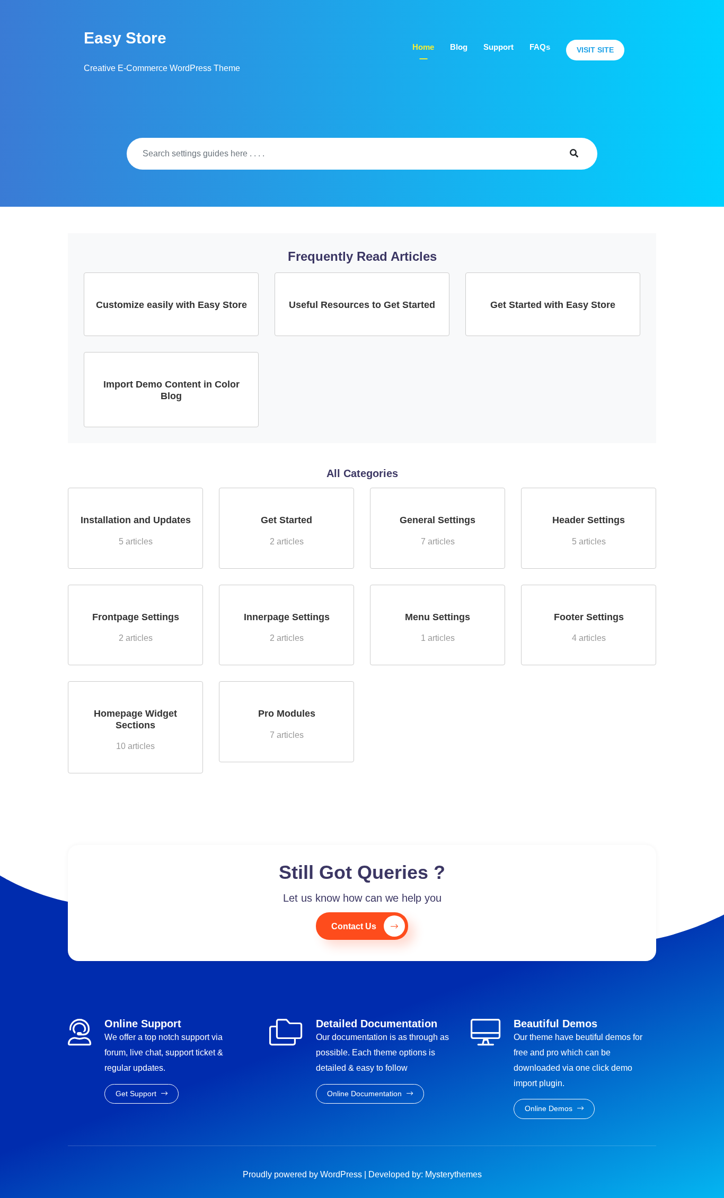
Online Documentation (365, 1093)
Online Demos (550, 1108)
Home (423, 46)
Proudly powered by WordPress (303, 1174)
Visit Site (595, 50)
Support (498, 46)
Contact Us (353, 926)
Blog (458, 46)
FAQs (539, 46)
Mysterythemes (453, 1174)
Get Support (137, 1093)
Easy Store (125, 38)
